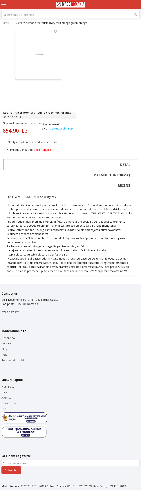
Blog (4, 349)
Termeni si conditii (12, 360)
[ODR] (24, 431)
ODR (4, 409)
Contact (6, 343)
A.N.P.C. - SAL (9, 403)
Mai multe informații (113, 175)
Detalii (126, 164)
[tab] (70, 164)
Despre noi (8, 338)
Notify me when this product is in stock (32, 142)
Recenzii (125, 185)
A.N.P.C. (6, 397)
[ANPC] (24, 418)
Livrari (5, 392)
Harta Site (7, 386)
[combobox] (70, 14)
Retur (5, 354)
